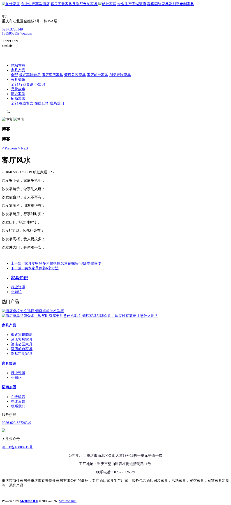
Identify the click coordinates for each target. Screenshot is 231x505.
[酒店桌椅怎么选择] (18, 311)
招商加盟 (9, 387)
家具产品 (9, 325)
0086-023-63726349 (16, 423)
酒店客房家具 (21, 339)
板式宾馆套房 (21, 335)
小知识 (16, 292)
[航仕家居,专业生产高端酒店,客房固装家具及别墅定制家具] (115, 4)
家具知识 (9, 363)
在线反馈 (18, 401)
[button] (10, 148)
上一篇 (56, 263)
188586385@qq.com (17, 33)
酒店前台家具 (21, 349)
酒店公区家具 (21, 344)
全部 (14, 75)
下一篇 (35, 268)
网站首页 (18, 65)
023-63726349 (12, 29)
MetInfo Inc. (67, 501)
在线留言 (18, 397)
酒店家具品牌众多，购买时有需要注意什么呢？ (120, 316)
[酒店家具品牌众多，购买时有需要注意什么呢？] (42, 316)
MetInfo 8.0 (29, 501)
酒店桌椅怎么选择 (49, 311)
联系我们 (18, 406)
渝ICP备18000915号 (17, 447)
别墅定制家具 (21, 354)
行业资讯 (18, 287)
